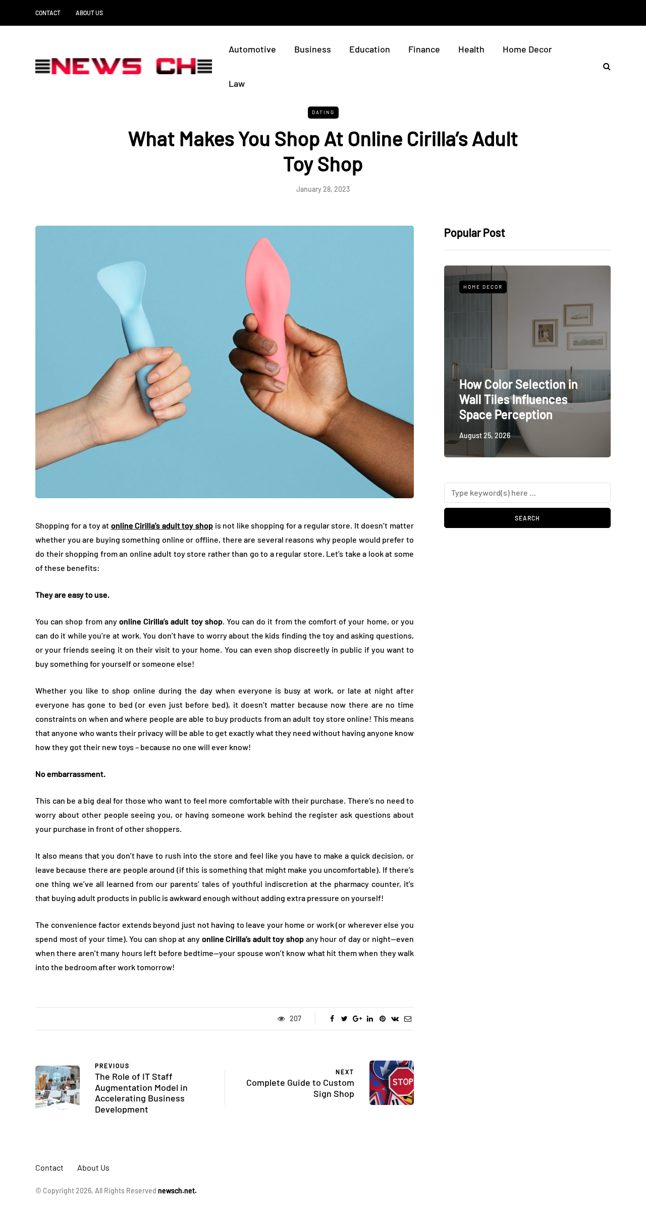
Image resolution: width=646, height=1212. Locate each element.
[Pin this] (382, 1019)
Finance (424, 49)
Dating (323, 112)
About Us (89, 12)
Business (312, 49)
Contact (48, 12)
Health (471, 49)
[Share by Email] (407, 1019)
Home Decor (527, 49)
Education (369, 49)
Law (237, 83)
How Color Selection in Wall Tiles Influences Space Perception (518, 399)
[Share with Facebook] (332, 1019)
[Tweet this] (344, 1019)
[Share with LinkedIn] (369, 1019)
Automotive (252, 49)
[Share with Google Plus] (357, 1019)
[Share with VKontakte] (395, 1019)
